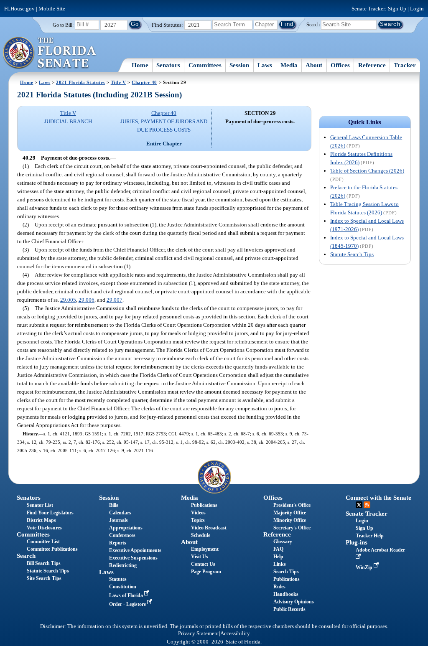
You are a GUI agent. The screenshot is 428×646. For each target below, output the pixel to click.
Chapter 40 (144, 82)
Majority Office (289, 513)
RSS (367, 504)
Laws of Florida (126, 595)
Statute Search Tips (352, 254)
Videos (198, 513)
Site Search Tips (44, 578)
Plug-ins (356, 542)
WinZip (365, 567)
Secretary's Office (292, 528)
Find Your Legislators (50, 513)
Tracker (405, 65)
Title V (118, 82)
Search (313, 24)
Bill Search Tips (44, 563)
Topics (198, 520)
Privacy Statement (198, 633)
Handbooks (285, 594)
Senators (168, 65)
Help (278, 557)
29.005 (68, 300)
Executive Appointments (135, 550)
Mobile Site (51, 8)
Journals (118, 520)
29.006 (86, 300)
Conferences (122, 535)
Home (140, 65)
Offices (340, 65)
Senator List (40, 505)
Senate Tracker (366, 513)
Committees (205, 65)
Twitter (359, 504)
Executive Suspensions (133, 558)
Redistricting (123, 565)
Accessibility (235, 633)
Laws (264, 65)
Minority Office (289, 520)
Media (289, 65)
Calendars (120, 513)
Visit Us (199, 557)
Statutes (118, 579)
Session (239, 65)
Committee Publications (52, 549)
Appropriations (126, 528)
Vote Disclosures (44, 528)
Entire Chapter (164, 143)
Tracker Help (370, 536)
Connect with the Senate (378, 497)
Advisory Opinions (293, 602)
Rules (279, 587)
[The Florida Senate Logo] (50, 53)
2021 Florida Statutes (80, 82)
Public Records (289, 609)
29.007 (114, 300)
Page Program (206, 572)
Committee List (43, 541)
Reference (372, 65)
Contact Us (203, 564)
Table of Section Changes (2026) (367, 171)
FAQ (278, 549)
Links (279, 564)
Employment (205, 549)
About (314, 65)
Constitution (122, 587)
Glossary (282, 541)
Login (417, 8)
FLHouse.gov (19, 8)
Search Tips (286, 572)
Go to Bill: (63, 25)
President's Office (292, 505)
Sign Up (397, 8)
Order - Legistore (128, 604)
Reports (117, 543)
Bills (113, 505)
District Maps (41, 520)
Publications (204, 505)
